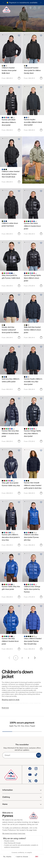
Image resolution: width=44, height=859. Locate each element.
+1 (13, 532)
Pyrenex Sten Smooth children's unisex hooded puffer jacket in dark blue (32, 485)
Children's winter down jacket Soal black (10, 224)
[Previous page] (9, 657)
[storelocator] (30, 8)
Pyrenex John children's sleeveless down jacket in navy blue (11, 537)
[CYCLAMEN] (6, 117)
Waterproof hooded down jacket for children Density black (32, 70)
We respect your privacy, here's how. (13, 833)
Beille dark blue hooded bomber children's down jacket (32, 329)
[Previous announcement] (3, 2)
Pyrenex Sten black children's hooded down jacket (32, 226)
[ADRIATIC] (26, 117)
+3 (36, 429)
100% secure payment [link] (22, 722)
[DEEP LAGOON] (4, 117)
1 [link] (15, 658)
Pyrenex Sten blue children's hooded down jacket (10, 641)
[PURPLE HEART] (6, 273)
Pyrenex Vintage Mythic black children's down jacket (32, 278)
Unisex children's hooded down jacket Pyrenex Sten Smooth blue (33, 641)
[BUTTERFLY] (8, 117)
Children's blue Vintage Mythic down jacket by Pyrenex (32, 589)
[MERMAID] (2, 65)
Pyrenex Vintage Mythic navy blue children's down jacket (32, 433)
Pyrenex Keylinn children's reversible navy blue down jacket (33, 381)
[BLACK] (4, 325)
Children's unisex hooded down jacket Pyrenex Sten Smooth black (10, 174)
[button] (39, 7)
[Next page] (34, 657)
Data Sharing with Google (12, 843)
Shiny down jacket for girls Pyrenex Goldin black (11, 276)
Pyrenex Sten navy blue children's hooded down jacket (10, 433)
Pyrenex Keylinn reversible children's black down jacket (33, 122)
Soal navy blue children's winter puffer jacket (10, 380)
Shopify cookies (9, 841)
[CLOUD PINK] (6, 65)
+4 (36, 273)
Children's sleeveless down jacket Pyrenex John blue (31, 537)
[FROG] (26, 221)
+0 (13, 117)
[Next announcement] (40, 2)
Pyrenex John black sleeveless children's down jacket (9, 122)
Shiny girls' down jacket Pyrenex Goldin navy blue (11, 484)
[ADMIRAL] (2, 117)
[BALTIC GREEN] (12, 117)
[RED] (24, 221)
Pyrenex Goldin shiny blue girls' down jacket (11, 587)
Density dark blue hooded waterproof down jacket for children (10, 329)
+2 (36, 221)
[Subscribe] (38, 755)
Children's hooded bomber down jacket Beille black (9, 70)
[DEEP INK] (4, 65)
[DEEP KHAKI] (6, 169)
